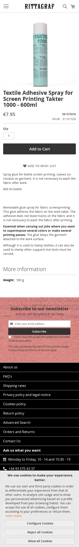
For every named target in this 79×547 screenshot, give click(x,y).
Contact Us (12, 441)
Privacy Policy (16, 350)
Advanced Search (17, 422)
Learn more (13, 516)
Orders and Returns (19, 431)
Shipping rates (14, 385)
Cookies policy (14, 404)
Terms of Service (40, 350)
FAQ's (7, 376)
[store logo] (39, 6)
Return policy (13, 413)
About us (10, 367)
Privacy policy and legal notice (27, 394)
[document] (40, 508)
